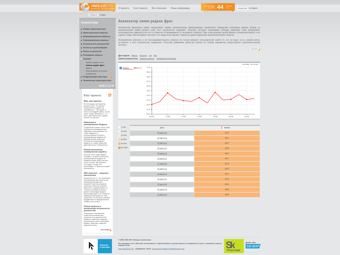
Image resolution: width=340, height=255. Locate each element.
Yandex (227, 128)
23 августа (162, 133)
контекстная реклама (160, 249)
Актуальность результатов (96, 44)
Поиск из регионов (92, 51)
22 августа (162, 138)
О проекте (123, 8)
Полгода (143, 55)
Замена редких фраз (95, 65)
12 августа (162, 189)
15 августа (162, 174)
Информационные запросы (96, 36)
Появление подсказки (166, 58)
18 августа (162, 158)
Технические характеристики (97, 80)
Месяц (134, 55)
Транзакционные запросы (96, 40)
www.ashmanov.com (126, 249)
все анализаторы (106, 86)
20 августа (162, 148)
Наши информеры (180, 8)
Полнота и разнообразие (95, 47)
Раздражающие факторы (95, 77)
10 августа (162, 194)
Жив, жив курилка (92, 101)
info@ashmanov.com (177, 249)
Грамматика (91, 74)
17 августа (162, 164)
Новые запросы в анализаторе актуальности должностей (97, 208)
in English (253, 8)
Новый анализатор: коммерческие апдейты (95, 151)
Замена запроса (147, 58)
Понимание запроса (93, 55)
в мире (103, 15)
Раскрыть (254, 49)
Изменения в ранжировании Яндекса (95, 123)
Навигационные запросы (95, 33)
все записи (105, 230)
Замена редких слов (94, 62)
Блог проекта (140, 8)
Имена (89, 68)
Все (155, 55)
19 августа (162, 153)
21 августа (162, 143)
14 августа (162, 179)
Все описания (159, 8)
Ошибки (87, 59)
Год (150, 55)
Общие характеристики (94, 29)
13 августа (162, 184)
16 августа (162, 169)
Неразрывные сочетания (96, 71)
